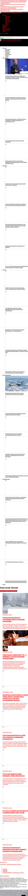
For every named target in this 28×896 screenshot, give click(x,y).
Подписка (5, 871)
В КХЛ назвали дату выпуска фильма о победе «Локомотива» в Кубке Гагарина (12, 7)
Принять (23, 895)
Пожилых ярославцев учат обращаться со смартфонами (14, 11)
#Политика (5, 25)
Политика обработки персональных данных (13, 872)
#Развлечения (6, 30)
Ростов (7, 22)
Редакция (5, 870)
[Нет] (26, 895)
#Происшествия (7, 28)
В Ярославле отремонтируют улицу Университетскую (14, 0)
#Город (4, 15)
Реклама (5, 869)
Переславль (8, 21)
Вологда (7, 17)
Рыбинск (7, 20)
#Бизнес (5, 26)
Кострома (7, 18)
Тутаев (6, 23)
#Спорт (4, 27)
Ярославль (7, 16)
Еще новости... (3, 862)
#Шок (4, 31)
